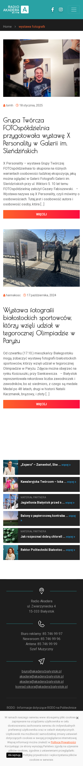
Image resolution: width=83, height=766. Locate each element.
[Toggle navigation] (74, 9)
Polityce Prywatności (63, 742)
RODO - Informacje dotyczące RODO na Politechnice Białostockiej (41, 710)
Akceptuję (14, 755)
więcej (41, 214)
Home (7, 27)
